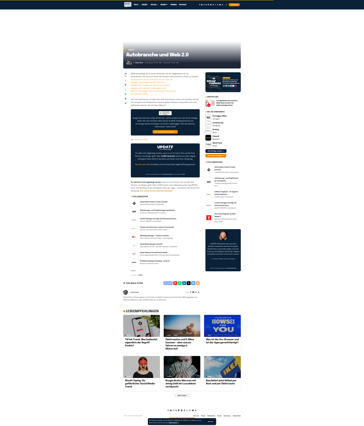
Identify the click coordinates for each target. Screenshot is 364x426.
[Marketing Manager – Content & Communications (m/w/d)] (134, 237)
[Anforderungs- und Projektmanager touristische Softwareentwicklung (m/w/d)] (134, 211)
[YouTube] (193, 292)
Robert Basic (139, 63)
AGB (184, 174)
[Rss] (222, 5)
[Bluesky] (220, 5)
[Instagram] (204, 5)
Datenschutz (173, 423)
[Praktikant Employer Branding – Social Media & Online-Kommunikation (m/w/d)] (134, 262)
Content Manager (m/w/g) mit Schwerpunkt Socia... (158, 219)
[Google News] (201, 5)
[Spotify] (211, 5)
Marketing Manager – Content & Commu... (155, 236)
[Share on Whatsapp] (125, 89)
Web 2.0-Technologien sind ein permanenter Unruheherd (153, 91)
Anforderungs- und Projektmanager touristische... (158, 210)
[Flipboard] (208, 5)
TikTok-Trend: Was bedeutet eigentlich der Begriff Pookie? (141, 342)
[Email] (198, 283)
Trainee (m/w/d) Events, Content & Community (157, 227)
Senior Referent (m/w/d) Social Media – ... (155, 252)
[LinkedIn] (206, 5)
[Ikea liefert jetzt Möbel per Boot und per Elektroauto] (222, 367)
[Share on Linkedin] (125, 94)
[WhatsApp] (215, 5)
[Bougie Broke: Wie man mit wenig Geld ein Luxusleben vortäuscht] (182, 367)
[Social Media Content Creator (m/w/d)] (134, 203)
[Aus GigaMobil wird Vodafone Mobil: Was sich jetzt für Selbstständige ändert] (210, 103)
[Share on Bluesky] (125, 103)
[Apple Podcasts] (213, 5)
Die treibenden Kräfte (139, 94)
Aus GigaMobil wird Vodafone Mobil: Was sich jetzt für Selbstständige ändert (226, 103)
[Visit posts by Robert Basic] (129, 63)
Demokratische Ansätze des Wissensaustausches (150, 85)
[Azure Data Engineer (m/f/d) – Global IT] (208, 218)
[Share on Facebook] (125, 80)
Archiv (131, 50)
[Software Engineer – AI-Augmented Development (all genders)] (208, 194)
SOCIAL (129, 335)
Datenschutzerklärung (167, 174)
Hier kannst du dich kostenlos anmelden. (156, 191)
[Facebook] (199, 5)
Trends (140, 275)
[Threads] (217, 5)
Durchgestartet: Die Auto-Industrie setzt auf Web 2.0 (152, 79)
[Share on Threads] (125, 98)
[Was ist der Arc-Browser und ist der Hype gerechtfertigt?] (222, 326)
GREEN (169, 335)
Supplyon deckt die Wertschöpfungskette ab (148, 88)
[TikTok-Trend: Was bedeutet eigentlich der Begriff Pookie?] (141, 326)
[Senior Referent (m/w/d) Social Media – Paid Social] (134, 254)
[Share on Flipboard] (125, 85)
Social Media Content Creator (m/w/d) (153, 202)
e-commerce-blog (140, 139)
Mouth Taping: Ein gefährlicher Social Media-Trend (140, 383)
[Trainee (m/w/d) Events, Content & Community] (134, 228)
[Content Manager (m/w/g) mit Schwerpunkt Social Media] (134, 220)
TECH (209, 335)
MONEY (176, 335)
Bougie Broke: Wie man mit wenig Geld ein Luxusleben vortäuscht (181, 383)
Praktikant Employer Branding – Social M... (155, 261)
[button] (210, 422)
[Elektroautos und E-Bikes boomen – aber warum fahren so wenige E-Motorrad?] (182, 326)
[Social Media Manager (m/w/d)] (134, 245)
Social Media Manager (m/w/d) (151, 244)
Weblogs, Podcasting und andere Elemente (148, 82)
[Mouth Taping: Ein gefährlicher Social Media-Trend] (141, 367)
